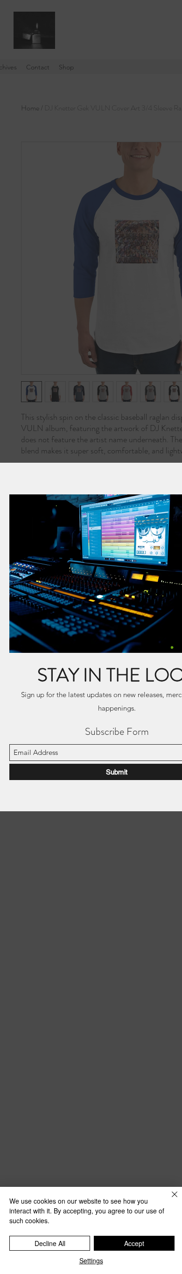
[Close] (169, 1200)
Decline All (50, 1243)
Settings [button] (91, 1260)
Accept (134, 1243)
